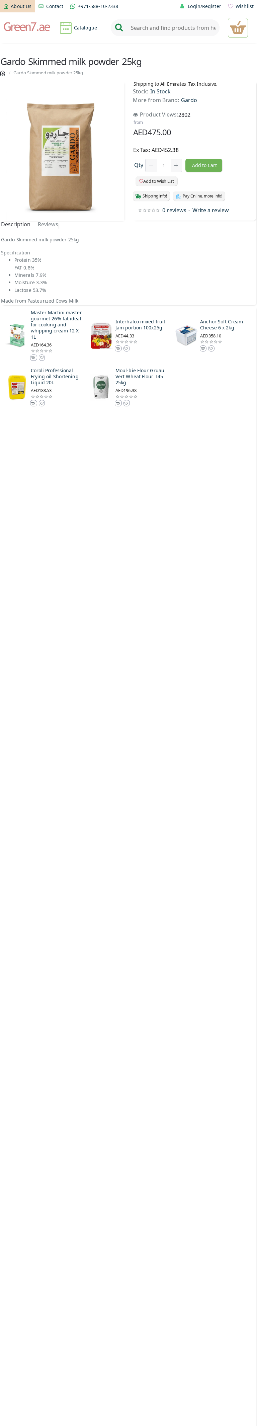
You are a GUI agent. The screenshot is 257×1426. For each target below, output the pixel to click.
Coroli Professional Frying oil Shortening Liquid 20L (55, 377)
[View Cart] (238, 28)
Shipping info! (155, 196)
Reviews (48, 224)
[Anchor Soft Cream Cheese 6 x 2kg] (186, 335)
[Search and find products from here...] (119, 27)
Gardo (189, 100)
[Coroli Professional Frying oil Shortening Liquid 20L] (17, 387)
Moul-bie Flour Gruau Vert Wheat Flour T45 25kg (139, 377)
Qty (138, 165)
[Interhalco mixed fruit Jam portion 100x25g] (101, 335)
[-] (151, 165)
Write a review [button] (210, 210)
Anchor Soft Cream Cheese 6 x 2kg (221, 325)
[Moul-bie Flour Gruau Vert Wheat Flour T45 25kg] (101, 387)
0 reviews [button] (174, 210)
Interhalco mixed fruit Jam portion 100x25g (140, 325)
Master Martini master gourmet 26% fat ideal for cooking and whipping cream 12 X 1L (56, 325)
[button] (203, 165)
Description (15, 224)
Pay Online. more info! (202, 196)
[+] (176, 165)
